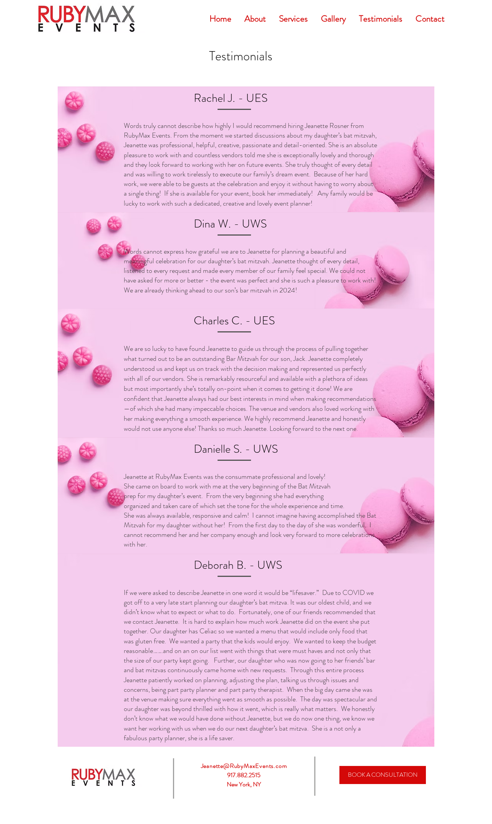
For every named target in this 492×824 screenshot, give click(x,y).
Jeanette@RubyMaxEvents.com (244, 765)
